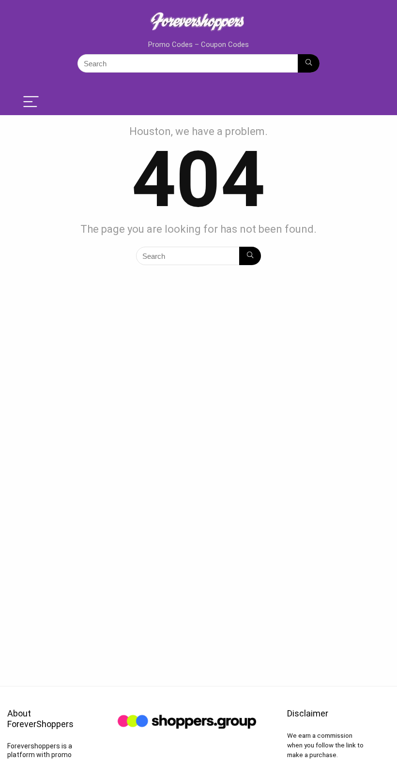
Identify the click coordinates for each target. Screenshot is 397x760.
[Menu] (31, 102)
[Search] (309, 63)
